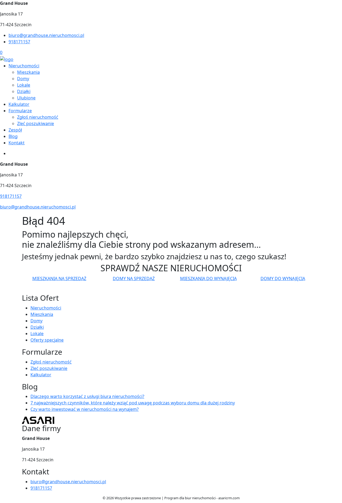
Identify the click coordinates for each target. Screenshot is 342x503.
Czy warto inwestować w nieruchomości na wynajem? (84, 409)
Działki (23, 91)
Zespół (15, 130)
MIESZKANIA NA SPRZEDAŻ (59, 278)
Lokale (23, 85)
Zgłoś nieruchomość (37, 117)
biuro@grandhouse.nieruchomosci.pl (46, 35)
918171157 (19, 42)
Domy (23, 79)
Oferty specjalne (47, 340)
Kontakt (17, 143)
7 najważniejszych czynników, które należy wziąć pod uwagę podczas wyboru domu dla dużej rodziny (132, 403)
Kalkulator (19, 104)
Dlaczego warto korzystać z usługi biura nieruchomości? (87, 396)
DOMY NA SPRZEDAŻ (134, 278)
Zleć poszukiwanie (35, 123)
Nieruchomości (24, 66)
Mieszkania (28, 72)
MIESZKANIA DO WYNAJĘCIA (208, 278)
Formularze (20, 111)
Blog (13, 136)
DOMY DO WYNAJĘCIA (283, 278)
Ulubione (26, 98)
